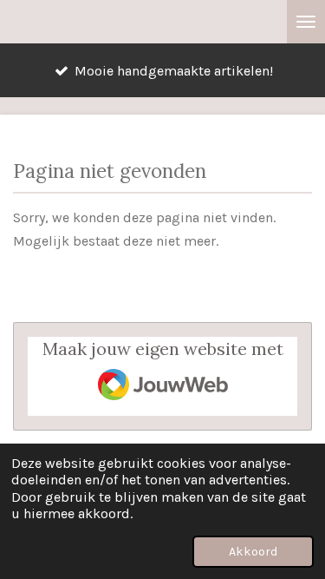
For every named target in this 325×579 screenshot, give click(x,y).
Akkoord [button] (253, 551)
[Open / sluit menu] (306, 21)
